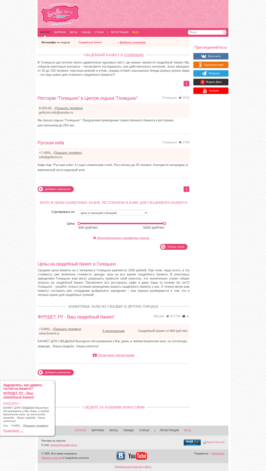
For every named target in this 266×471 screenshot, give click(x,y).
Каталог (45, 32)
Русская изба (51, 142)
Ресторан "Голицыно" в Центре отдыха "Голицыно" (88, 98)
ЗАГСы (74, 32)
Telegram (214, 73)
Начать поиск (175, 246)
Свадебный (90, 42)
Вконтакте (214, 56)
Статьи (99, 32)
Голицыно (134, 55)
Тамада (86, 32)
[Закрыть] (52, 383)
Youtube (213, 90)
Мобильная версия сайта (133, 467)
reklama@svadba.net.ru (63, 445)
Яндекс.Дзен (213, 82)
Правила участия (51, 457)
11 (187, 316)
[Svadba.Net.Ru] (60, 14)
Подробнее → (13, 430)
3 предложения (113, 331)
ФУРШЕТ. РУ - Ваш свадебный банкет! (76, 316)
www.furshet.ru (49, 333)
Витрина (60, 32)
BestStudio (218, 453)
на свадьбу (55, 42)
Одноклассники (213, 64)
